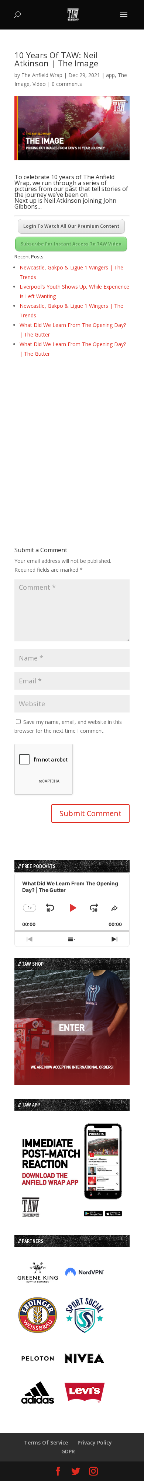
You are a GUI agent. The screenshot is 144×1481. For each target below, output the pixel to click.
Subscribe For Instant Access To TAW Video (71, 244)
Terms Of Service (46, 1442)
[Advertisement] (72, 439)
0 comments (67, 83)
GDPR (68, 1451)
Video (39, 83)
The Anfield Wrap (41, 75)
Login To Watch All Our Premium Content (71, 226)
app (110, 75)
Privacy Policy (95, 1442)
